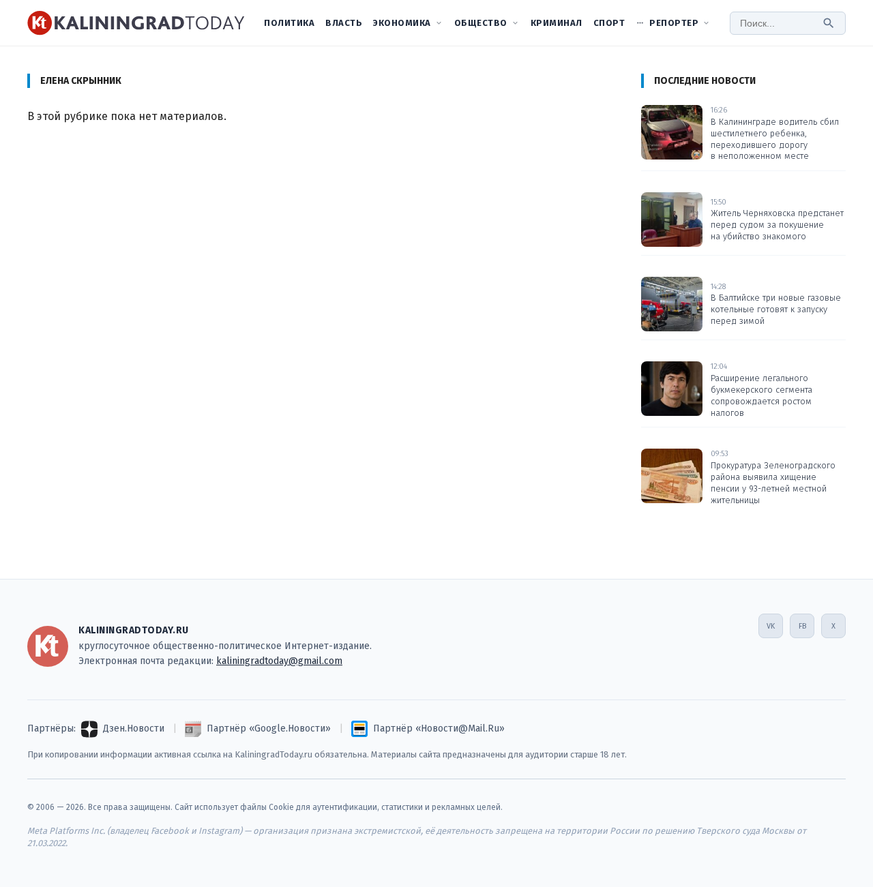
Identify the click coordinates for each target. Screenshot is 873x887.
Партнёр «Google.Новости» (269, 728)
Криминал (556, 23)
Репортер (673, 23)
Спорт (609, 23)
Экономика (402, 23)
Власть (343, 23)
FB (802, 626)
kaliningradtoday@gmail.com (279, 661)
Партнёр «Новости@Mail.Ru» (439, 728)
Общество (480, 23)
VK (771, 626)
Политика (289, 23)
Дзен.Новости (133, 728)
